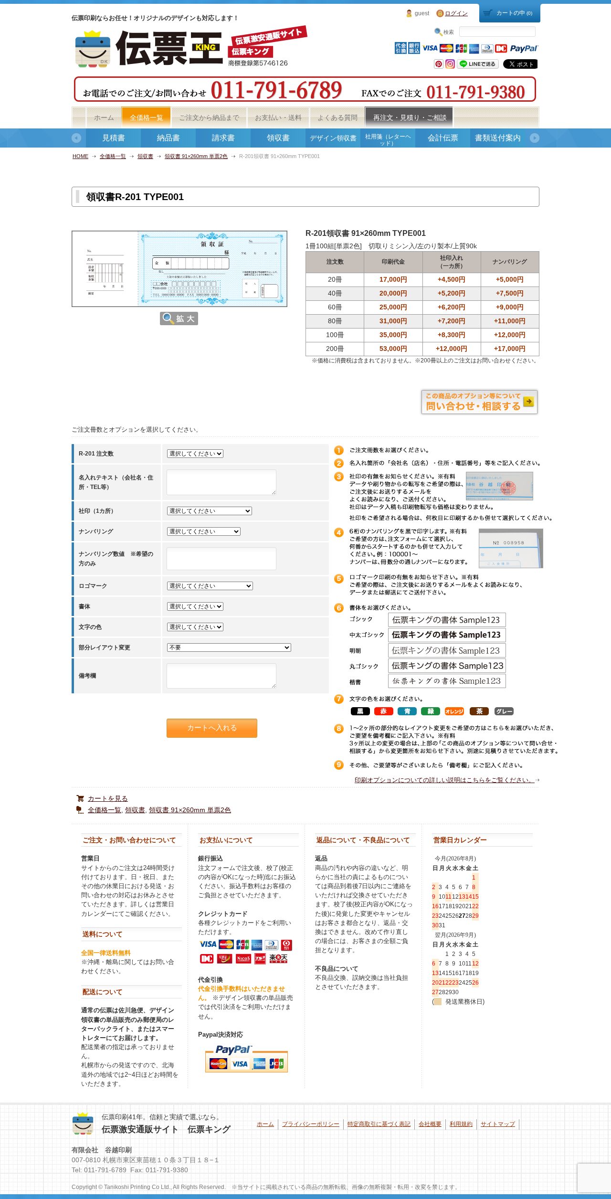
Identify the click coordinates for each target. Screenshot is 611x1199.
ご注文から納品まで (209, 117)
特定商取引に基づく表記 (379, 1124)
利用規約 (461, 1124)
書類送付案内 (498, 138)
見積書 (113, 138)
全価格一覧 (146, 117)
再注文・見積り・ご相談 (410, 117)
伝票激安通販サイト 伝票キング (166, 1129)
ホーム (104, 117)
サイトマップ (498, 1124)
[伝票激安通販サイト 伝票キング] (193, 64)
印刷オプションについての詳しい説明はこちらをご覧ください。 (445, 780)
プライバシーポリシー (310, 1124)
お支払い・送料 (278, 117)
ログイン (456, 13)
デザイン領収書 (333, 138)
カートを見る (108, 798)
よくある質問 (337, 117)
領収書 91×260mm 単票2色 (196, 156)
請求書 (223, 138)
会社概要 (430, 1124)
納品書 (168, 138)
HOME (80, 156)
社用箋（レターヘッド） (388, 140)
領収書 (278, 138)
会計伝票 (443, 138)
